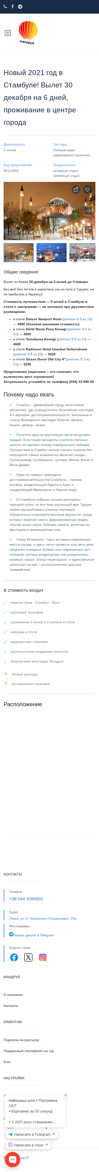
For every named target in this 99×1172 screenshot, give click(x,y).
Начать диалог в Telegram (33, 935)
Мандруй (22, 1157)
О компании (13, 995)
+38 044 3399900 (26, 898)
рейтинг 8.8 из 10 (71, 339)
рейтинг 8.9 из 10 (77, 319)
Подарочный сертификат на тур (29, 1051)
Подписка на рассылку (21, 1040)
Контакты (11, 1006)
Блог (7, 1062)
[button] (88, 229)
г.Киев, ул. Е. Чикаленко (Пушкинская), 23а (42, 918)
